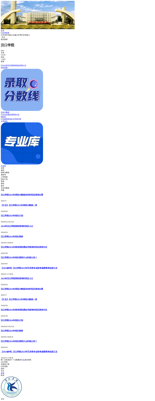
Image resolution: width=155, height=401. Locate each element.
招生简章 (4, 67)
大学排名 (4, 121)
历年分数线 (5, 112)
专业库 (3, 166)
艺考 (24, 360)
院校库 (3, 117)
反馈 (2, 373)
